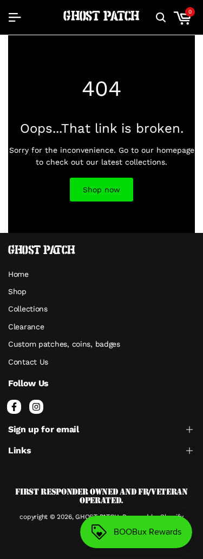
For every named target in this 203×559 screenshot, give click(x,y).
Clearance (26, 326)
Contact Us (28, 362)
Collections (28, 308)
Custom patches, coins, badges (64, 344)
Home (18, 274)
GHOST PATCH (101, 16)
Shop (17, 291)
